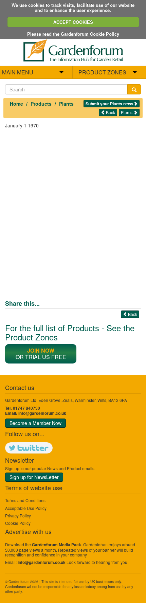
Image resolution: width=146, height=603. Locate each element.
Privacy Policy (18, 515)
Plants (66, 103)
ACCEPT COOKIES (73, 22)
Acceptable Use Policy (26, 508)
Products (41, 103)
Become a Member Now (35, 423)
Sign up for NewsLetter (34, 477)
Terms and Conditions (25, 500)
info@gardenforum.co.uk (42, 413)
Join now (40, 350)
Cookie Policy (18, 523)
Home (16, 103)
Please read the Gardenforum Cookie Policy (73, 34)
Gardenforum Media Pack (56, 545)
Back (110, 112)
